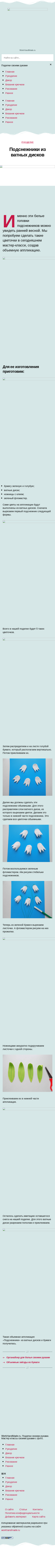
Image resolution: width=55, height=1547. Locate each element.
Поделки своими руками (14, 65)
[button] (27, 1473)
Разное (9, 93)
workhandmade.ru (10, 1530)
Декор (8, 80)
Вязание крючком (14, 84)
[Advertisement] (27, 1404)
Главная (9, 71)
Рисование (11, 88)
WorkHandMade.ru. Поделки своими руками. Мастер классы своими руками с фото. (25, 1437)
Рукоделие (11, 75)
